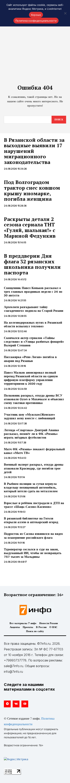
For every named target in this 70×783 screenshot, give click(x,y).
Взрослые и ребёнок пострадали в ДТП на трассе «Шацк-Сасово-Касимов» (34, 505)
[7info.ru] (35, 610)
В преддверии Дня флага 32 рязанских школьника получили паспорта (32, 264)
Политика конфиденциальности (36, 20)
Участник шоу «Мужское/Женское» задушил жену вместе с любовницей (29, 416)
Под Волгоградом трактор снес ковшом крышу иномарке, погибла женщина (32, 190)
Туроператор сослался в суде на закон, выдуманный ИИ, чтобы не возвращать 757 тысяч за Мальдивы (32, 553)
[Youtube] (24, 704)
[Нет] (65, 13)
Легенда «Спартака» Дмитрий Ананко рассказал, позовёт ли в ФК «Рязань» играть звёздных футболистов (31, 433)
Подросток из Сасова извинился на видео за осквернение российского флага (33, 535)
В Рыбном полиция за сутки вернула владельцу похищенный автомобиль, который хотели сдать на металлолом (31, 487)
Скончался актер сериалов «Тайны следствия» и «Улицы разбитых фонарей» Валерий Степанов (34, 341)
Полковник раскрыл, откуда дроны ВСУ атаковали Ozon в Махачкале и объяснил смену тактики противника (34, 399)
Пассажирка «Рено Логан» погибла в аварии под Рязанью (30, 359)
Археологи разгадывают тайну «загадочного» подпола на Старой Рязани (33, 309)
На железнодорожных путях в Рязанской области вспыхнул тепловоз (33, 324)
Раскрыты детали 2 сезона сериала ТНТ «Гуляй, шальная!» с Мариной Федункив (30, 227)
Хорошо (36, 14)
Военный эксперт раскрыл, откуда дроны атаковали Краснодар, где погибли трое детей (33, 468)
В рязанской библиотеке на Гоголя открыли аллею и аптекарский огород (31, 520)
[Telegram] (7, 704)
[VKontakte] (16, 704)
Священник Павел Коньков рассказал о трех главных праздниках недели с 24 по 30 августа (33, 291)
